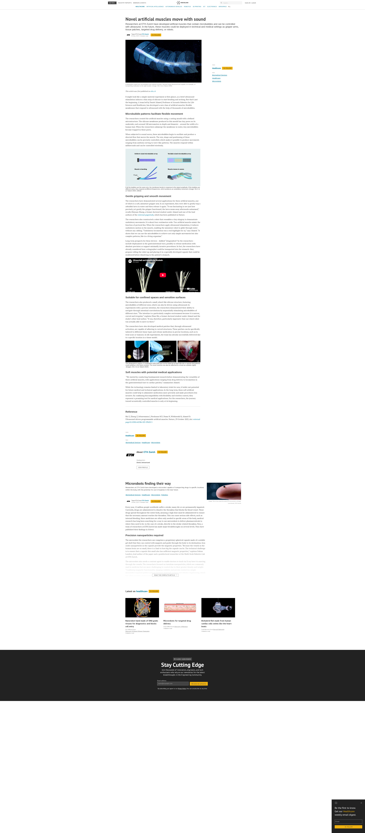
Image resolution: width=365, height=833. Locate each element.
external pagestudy (146, 215)
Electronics (212, 6)
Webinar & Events (139, 3)
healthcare (140, 6)
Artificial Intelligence (155, 6)
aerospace (223, 6)
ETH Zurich (145, 34)
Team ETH (134, 34)
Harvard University (218, 629)
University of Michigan (181, 626)
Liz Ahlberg (128, 629)
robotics (187, 6)
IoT (204, 6)
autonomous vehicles (173, 6)
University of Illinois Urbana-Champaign (137, 631)
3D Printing (197, 6)
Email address (161, 680)
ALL (229, 6)
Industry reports (125, 3)
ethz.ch (153, 91)
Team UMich (167, 626)
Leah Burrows (205, 629)
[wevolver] (182, 2)
